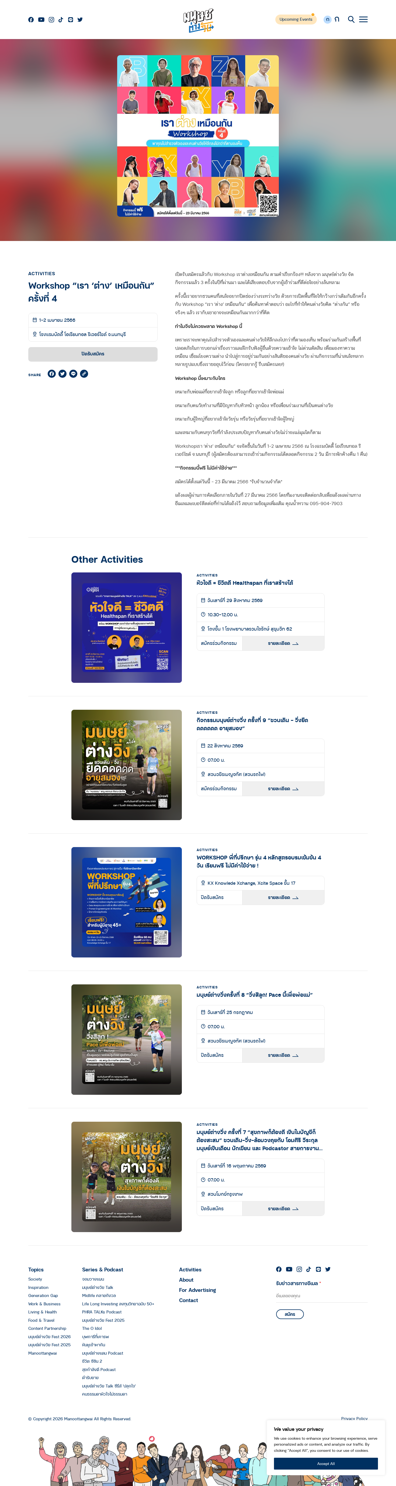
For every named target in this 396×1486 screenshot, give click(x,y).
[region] (326, 1447)
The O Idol (92, 1328)
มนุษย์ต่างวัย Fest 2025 (49, 1345)
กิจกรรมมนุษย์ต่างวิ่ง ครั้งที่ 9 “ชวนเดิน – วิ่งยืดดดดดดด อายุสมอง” (252, 724)
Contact (188, 1300)
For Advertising (197, 1290)
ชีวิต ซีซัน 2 (92, 1361)
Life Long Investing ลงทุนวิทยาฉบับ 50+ (118, 1304)
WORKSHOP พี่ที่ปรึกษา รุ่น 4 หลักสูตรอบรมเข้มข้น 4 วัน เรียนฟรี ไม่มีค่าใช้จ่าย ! (259, 861)
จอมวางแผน (93, 1279)
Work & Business (44, 1304)
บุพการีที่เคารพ (95, 1337)
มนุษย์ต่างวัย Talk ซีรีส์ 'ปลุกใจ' (109, 1386)
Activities (190, 1269)
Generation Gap (43, 1295)
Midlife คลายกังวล (99, 1295)
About (186, 1280)
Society (35, 1279)
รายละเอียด (279, 643)
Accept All (326, 1463)
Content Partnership (47, 1328)
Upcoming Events (296, 19)
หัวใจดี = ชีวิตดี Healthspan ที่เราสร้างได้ (245, 583)
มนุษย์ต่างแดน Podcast (102, 1353)
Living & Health (42, 1312)
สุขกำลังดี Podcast (99, 1369)
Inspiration (38, 1287)
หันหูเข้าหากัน (93, 1345)
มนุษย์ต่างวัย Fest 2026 (49, 1337)
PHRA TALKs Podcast (101, 1312)
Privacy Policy (354, 1418)
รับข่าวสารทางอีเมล (298, 1283)
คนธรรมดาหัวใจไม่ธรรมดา (104, 1394)
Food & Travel (41, 1320)
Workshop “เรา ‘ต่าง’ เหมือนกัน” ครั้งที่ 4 (91, 292)
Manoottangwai (42, 1353)
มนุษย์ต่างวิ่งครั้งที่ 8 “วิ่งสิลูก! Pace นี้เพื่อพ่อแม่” (255, 995)
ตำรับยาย (90, 1377)
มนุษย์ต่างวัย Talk (97, 1287)
